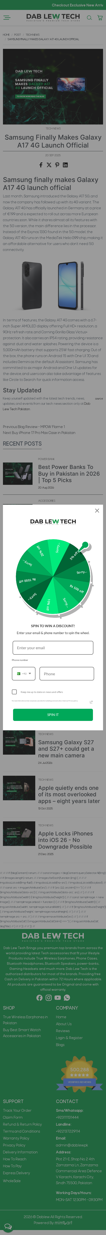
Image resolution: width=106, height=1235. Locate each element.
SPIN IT (53, 714)
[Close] (97, 511)
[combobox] (23, 673)
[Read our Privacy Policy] (91, 702)
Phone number (20, 659)
